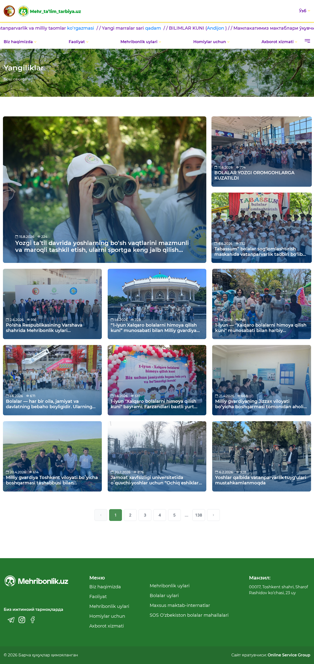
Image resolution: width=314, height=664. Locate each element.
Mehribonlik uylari (138, 41)
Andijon (148, 28)
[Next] (213, 515)
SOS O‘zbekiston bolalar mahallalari (189, 615)
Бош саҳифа (15, 79)
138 (198, 515)
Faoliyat (77, 41)
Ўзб (302, 11)
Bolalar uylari (164, 595)
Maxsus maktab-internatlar (180, 605)
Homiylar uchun (209, 41)
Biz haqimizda (18, 41)
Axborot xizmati (278, 41)
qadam (86, 28)
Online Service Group (289, 655)
